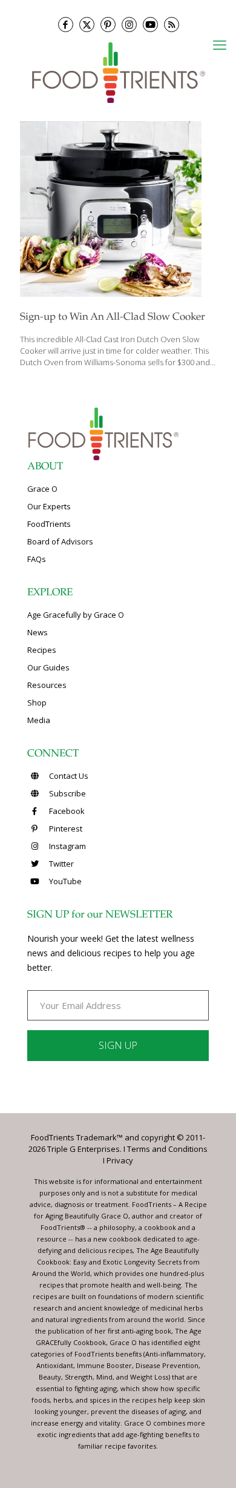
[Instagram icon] (129, 24)
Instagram (66, 846)
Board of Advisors (60, 541)
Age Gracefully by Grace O (75, 614)
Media (38, 720)
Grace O (42, 488)
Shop (37, 702)
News (37, 632)
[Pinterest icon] (108, 24)
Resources (47, 685)
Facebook (66, 810)
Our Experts (49, 506)
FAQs (36, 559)
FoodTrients (49, 523)
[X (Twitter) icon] (86, 24)
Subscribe (66, 793)
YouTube (64, 881)
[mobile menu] (219, 44)
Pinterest (64, 828)
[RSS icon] (171, 24)
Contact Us (67, 775)
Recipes (41, 649)
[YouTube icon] (150, 24)
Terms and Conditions (167, 1148)
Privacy (120, 1160)
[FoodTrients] (118, 72)
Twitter (60, 863)
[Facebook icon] (65, 24)
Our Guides (48, 667)
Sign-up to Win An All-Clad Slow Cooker (112, 317)
